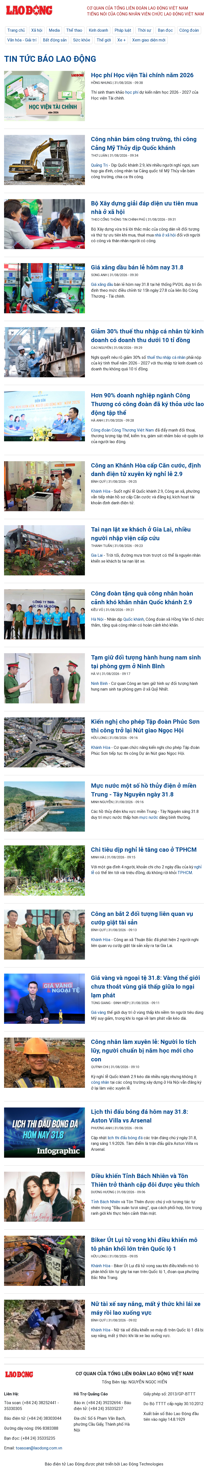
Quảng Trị (99, 165)
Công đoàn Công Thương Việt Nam (122, 430)
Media (54, 30)
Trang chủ (16, 30)
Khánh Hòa (100, 491)
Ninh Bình (99, 683)
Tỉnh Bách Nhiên (105, 1201)
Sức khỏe (81, 40)
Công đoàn (189, 30)
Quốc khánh (133, 619)
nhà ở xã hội (165, 235)
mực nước (148, 817)
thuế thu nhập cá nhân (166, 357)
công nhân (100, 1082)
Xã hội (36, 30)
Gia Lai (97, 555)
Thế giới (104, 40)
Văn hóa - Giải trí (21, 40)
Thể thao (74, 30)
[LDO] (44, 97)
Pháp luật (123, 30)
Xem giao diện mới (148, 40)
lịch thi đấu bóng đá (125, 1137)
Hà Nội (97, 619)
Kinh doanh (98, 30)
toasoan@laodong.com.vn (39, 1448)
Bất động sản (55, 40)
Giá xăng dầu (102, 284)
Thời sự (144, 30)
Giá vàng (98, 1012)
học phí (132, 92)
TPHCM (185, 872)
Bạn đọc (165, 30)
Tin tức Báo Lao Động (50, 59)
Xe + (121, 40)
